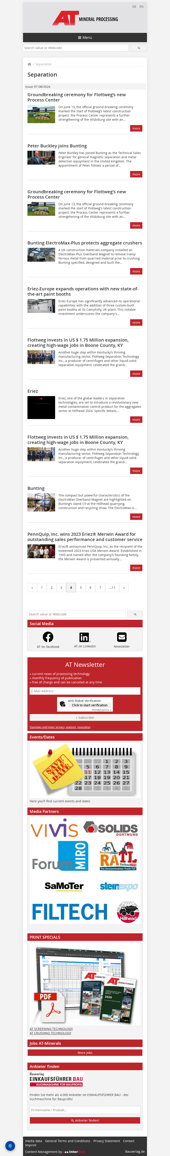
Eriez (32, 391)
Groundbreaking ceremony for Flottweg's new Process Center (76, 194)
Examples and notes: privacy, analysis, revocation (60, 727)
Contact (128, 1141)
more (136, 128)
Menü (87, 37)
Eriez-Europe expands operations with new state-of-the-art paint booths (82, 291)
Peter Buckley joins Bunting (57, 146)
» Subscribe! (85, 717)
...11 (112, 587)
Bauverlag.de (135, 1151)
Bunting (35, 488)
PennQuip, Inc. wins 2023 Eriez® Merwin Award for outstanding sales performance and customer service (85, 536)
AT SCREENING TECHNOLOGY (51, 1029)
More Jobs (85, 1053)
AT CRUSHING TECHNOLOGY (50, 1033)
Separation (43, 64)
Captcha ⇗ (101, 710)
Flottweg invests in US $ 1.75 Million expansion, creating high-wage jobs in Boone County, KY (78, 342)
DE (134, 6)
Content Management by (44, 1152)
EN (141, 6)
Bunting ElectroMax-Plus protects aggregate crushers (84, 243)
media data (33, 1141)
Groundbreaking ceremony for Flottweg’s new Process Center (76, 97)
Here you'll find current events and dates (60, 801)
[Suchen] (139, 47)
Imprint (30, 1145)
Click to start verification (90, 705)
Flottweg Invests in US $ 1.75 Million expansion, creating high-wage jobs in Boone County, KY (78, 439)
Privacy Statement (106, 1141)
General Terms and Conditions (67, 1141)
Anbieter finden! (86, 1120)
